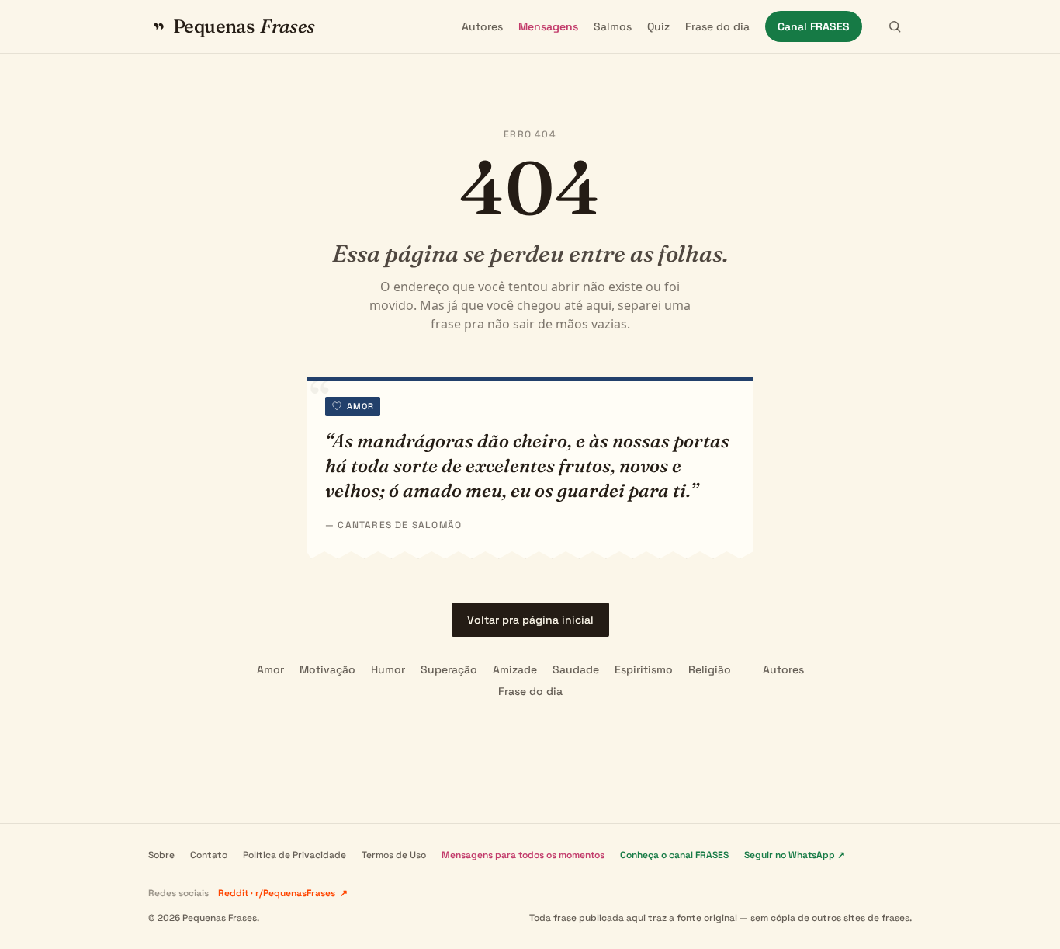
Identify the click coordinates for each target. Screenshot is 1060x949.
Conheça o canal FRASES (674, 855)
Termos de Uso (394, 855)
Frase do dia (717, 26)
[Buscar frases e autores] (895, 26)
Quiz (658, 26)
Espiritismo (644, 669)
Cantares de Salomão (400, 525)
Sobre (161, 855)
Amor (270, 669)
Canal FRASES (814, 26)
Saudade (576, 669)
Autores (482, 26)
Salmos (613, 26)
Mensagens (548, 26)
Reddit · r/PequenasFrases (283, 893)
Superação (449, 669)
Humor (388, 669)
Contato (208, 855)
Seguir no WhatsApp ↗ (794, 855)
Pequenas (244, 26)
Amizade (515, 669)
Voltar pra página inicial (530, 620)
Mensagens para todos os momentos (523, 855)
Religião (709, 669)
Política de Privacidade (294, 855)
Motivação (327, 669)
